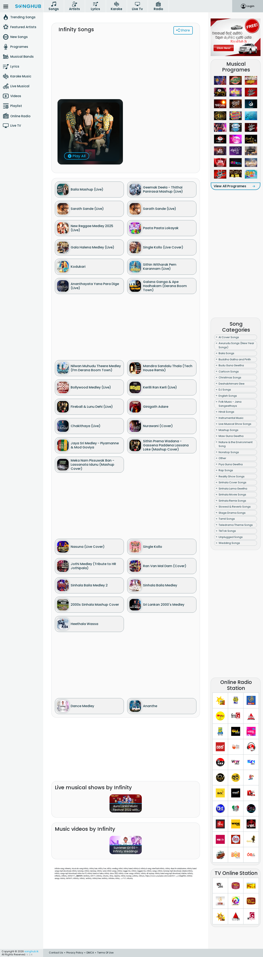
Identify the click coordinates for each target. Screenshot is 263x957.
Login (250, 6)
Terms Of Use (105, 952)
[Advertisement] (125, 69)
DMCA (90, 952)
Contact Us (56, 952)
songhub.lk (31, 951)
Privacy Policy (74, 952)
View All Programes (230, 186)
